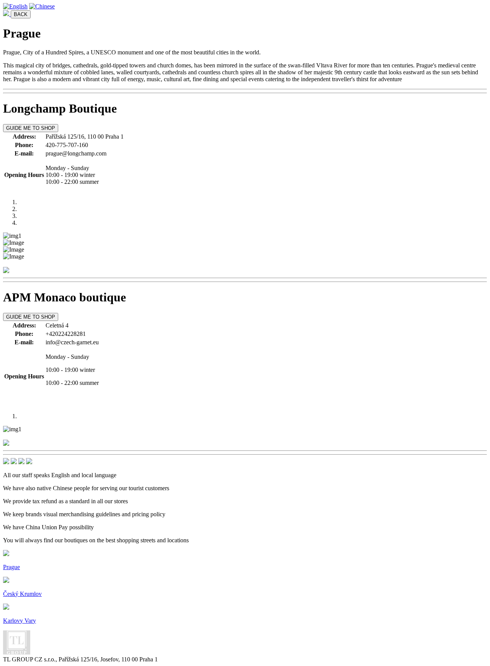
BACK (21, 14)
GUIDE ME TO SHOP (30, 128)
